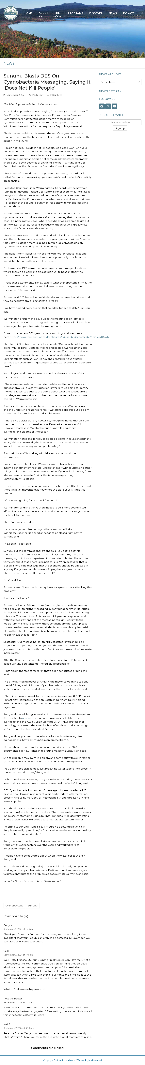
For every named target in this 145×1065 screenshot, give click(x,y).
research (28, 718)
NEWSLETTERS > (110, 91)
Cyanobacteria (14, 905)
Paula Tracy (37, 95)
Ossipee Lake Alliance (64, 1060)
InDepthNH (56, 95)
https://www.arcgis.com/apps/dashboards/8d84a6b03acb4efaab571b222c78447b (59, 337)
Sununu (33, 905)
